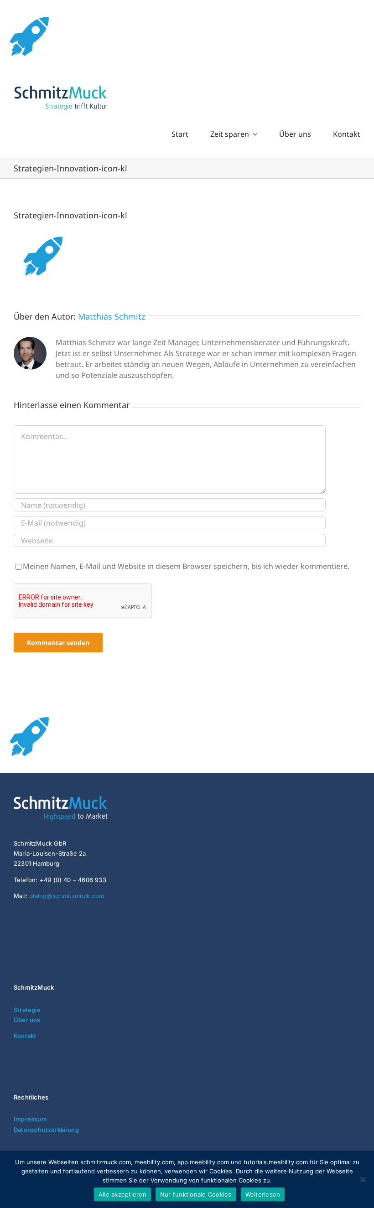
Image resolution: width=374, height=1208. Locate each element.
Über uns (27, 1019)
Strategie (27, 1009)
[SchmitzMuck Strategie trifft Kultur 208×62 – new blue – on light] (61, 86)
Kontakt (25, 1035)
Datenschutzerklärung (46, 1129)
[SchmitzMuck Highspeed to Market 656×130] (82, 800)
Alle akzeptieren (122, 1194)
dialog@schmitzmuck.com (66, 895)
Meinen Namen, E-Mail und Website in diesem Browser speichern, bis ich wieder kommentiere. (186, 566)
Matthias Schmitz (111, 316)
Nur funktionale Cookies (196, 1194)
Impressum (30, 1119)
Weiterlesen (262, 1194)
